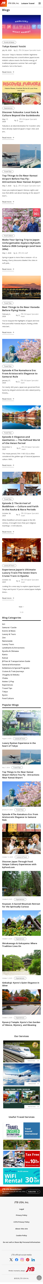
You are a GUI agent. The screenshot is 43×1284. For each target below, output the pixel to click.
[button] (39, 3)
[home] (3, 3)
